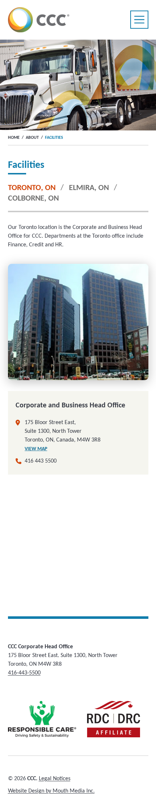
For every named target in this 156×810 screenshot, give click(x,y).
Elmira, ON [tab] (89, 188)
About (32, 138)
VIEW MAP (36, 449)
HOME (14, 138)
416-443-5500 (24, 673)
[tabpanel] (78, 412)
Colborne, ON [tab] (33, 198)
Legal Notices (54, 779)
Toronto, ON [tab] (32, 188)
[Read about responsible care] (42, 719)
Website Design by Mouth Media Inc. (51, 791)
